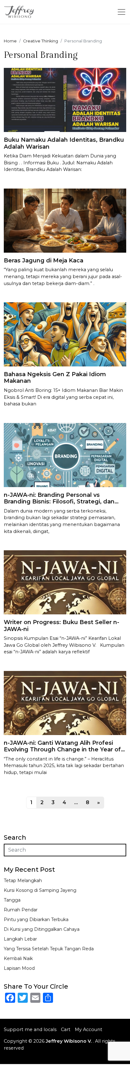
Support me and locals (30, 1029)
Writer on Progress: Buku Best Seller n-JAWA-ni (61, 626)
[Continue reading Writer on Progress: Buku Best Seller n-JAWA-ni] (65, 582)
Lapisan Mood (19, 968)
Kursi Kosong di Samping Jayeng (40, 890)
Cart (65, 1029)
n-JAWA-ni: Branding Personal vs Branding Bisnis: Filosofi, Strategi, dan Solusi (59, 501)
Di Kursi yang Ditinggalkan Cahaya (42, 929)
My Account (88, 1029)
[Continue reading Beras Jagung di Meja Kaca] (65, 220)
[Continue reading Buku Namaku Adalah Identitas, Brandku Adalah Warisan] (65, 99)
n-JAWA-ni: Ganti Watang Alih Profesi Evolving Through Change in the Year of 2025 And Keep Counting (62, 749)
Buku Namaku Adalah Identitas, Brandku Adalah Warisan (64, 143)
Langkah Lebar (20, 939)
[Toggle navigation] (121, 12)
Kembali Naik (18, 958)
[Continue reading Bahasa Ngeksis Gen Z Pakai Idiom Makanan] (65, 334)
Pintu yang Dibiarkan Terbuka (36, 919)
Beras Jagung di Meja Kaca (43, 260)
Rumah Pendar (21, 910)
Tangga (12, 900)
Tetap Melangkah (23, 880)
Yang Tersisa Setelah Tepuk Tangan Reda (49, 949)
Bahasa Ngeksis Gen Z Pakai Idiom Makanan (55, 378)
